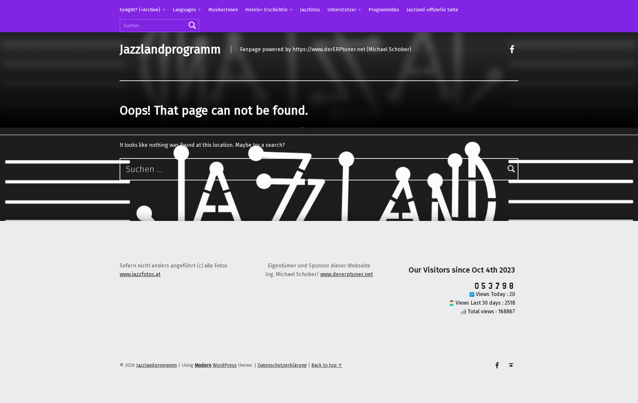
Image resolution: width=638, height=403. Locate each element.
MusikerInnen (223, 10)
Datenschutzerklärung (282, 365)
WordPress (225, 365)
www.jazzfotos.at (140, 274)
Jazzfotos (310, 10)
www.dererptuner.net (346, 274)
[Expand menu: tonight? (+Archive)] (163, 9)
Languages (184, 10)
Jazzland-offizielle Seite (432, 10)
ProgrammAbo (384, 10)
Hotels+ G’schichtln (266, 10)
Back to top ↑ (326, 365)
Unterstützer (341, 10)
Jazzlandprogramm (170, 49)
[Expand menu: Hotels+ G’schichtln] (291, 9)
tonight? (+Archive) (140, 10)
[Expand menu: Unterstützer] (359, 9)
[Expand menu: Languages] (199, 9)
